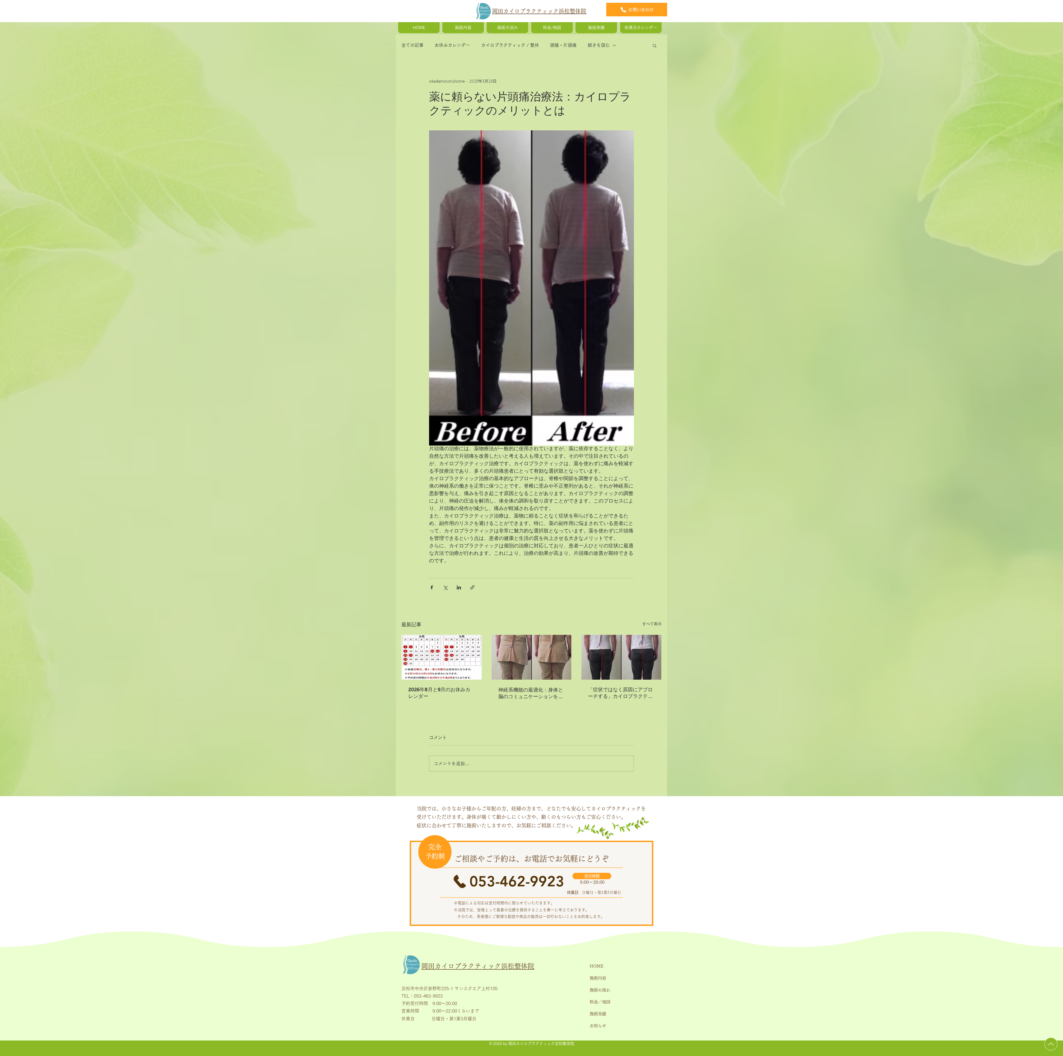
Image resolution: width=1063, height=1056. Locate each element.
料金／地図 (600, 1002)
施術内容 (598, 978)
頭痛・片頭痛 (563, 45)
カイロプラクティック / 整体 (510, 45)
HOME (596, 966)
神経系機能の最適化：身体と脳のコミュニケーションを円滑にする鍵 (530, 693)
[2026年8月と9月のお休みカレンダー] (442, 657)
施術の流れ (600, 990)
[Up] (1050, 1043)
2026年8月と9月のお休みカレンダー (439, 693)
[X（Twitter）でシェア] (445, 587)
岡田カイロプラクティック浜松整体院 (539, 11)
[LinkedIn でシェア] (458, 587)
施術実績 (598, 1014)
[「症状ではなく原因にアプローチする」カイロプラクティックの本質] (621, 657)
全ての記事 (412, 45)
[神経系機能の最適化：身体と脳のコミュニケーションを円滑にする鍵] (532, 657)
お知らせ (598, 1026)
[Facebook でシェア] (431, 587)
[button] (654, 45)
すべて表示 (652, 624)
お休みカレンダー (452, 45)
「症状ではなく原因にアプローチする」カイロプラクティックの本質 (620, 693)
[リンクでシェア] (472, 587)
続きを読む (599, 45)
